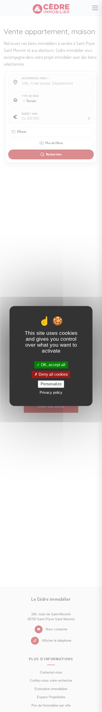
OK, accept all (52, 365)
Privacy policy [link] (51, 393)
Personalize (51, 384)
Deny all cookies (53, 374)
